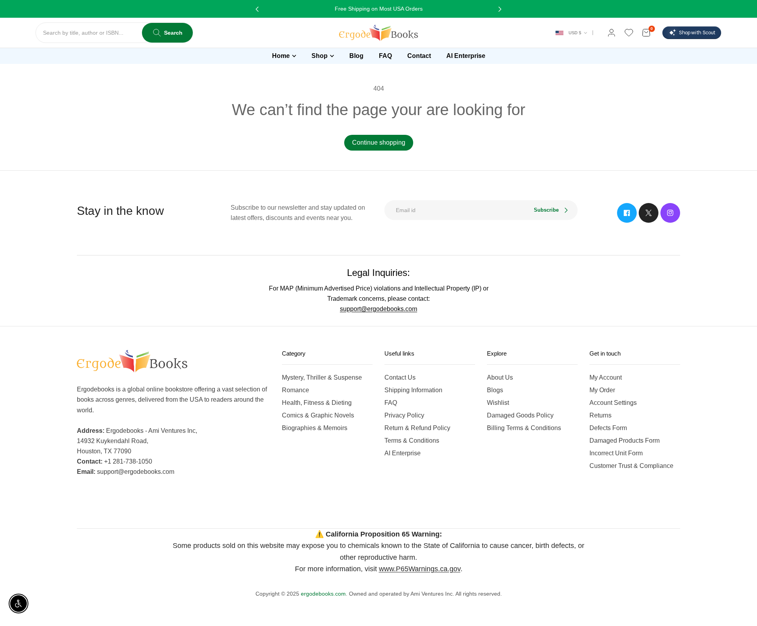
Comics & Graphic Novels (318, 415)
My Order (602, 390)
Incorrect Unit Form (616, 453)
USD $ (575, 32)
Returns (600, 415)
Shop (319, 55)
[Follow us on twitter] (648, 213)
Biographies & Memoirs (314, 428)
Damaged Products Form (624, 440)
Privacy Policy (404, 415)
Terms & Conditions (411, 440)
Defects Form (608, 428)
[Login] (611, 32)
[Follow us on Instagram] (670, 213)
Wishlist (498, 402)
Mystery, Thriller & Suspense (322, 377)
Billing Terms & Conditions (524, 428)
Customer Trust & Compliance (631, 465)
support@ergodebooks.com (378, 309)
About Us (500, 377)
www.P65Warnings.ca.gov (420, 569)
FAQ (390, 402)
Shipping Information (413, 390)
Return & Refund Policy (417, 428)
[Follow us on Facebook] (627, 213)
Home (281, 55)
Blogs (495, 390)
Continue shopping (378, 142)
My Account (605, 377)
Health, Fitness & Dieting (317, 402)
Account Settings (613, 402)
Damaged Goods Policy (520, 415)
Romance (295, 390)
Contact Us (400, 377)
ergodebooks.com (323, 594)
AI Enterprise (402, 453)
